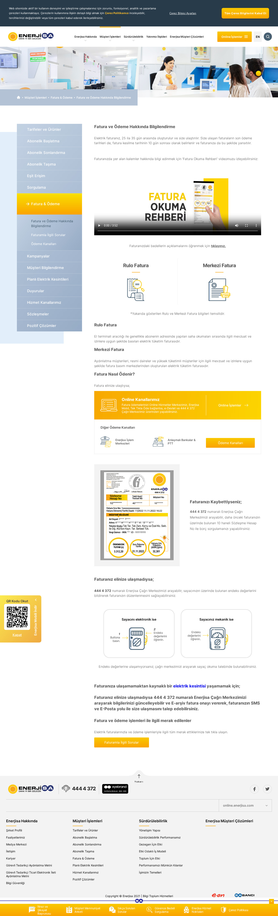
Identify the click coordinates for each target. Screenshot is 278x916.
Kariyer (10, 858)
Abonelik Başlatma (85, 837)
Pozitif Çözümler (83, 879)
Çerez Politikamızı (117, 13)
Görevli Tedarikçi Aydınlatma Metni (29, 865)
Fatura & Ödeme (61, 97)
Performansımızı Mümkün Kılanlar (161, 865)
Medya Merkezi (16, 844)
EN (258, 36)
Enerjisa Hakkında (85, 36)
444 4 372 (84, 789)
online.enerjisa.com (238, 805)
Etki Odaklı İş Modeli (152, 851)
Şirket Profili (14, 830)
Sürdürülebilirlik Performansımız (160, 837)
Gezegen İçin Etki (150, 844)
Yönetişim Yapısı (149, 830)
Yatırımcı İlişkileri (156, 36)
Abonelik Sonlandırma (87, 844)
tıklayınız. (218, 246)
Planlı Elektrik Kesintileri (88, 865)
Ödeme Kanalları (43, 244)
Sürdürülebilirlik (133, 36)
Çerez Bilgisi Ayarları (183, 13)
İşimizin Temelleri (150, 872)
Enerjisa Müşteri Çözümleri (187, 36)
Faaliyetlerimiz (15, 837)
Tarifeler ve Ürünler (85, 830)
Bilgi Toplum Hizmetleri (158, 896)
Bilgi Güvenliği (15, 883)
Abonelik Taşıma (83, 851)
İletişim (10, 851)
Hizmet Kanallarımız (86, 872)
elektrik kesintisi (189, 686)
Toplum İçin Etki (149, 858)
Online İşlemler (229, 405)
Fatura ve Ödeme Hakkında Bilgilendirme (104, 97)
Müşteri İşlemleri (110, 36)
